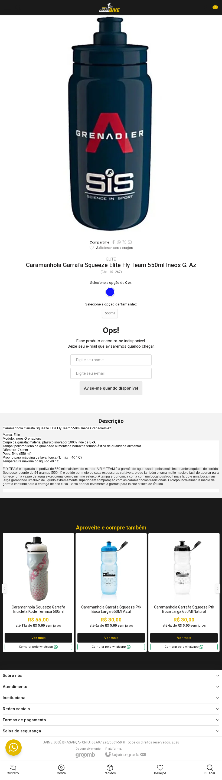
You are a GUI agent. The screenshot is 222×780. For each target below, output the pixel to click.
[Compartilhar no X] (124, 242)
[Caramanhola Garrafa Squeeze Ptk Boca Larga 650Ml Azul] (111, 592)
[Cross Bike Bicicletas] (109, 7)
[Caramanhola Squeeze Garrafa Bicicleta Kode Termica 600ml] (38, 592)
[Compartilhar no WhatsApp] (119, 242)
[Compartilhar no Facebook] (113, 242)
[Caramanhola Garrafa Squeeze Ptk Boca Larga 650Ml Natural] (184, 592)
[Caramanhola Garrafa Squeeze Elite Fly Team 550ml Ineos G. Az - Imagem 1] (111, 126)
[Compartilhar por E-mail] (130, 242)
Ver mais (38, 638)
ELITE (111, 259)
